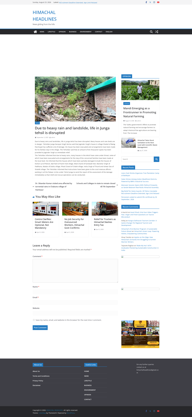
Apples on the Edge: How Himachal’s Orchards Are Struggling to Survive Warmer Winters (138, 239)
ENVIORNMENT (90, 390)
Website (36, 308)
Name (36, 287)
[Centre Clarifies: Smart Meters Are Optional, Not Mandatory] (46, 203)
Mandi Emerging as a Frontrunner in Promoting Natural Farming (139, 112)
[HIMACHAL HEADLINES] (35, 31)
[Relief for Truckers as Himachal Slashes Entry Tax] (105, 203)
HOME (86, 371)
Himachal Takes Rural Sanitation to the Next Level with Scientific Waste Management (147, 143)
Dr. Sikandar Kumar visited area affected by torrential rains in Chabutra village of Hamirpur (53, 186)
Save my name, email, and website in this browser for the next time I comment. (69, 320)
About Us (36, 371)
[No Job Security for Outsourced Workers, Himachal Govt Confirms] (75, 203)
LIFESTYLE (51, 32)
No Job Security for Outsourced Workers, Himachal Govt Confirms (74, 223)
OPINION (62, 32)
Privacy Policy (38, 381)
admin (53, 137)
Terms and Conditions (41, 376)
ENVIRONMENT (85, 32)
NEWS (42, 32)
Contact (98, 32)
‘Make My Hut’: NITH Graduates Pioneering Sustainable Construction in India (140, 247)
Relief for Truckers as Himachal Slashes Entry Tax (105, 222)
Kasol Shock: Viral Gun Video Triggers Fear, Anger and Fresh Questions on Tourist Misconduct (139, 214)
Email (36, 297)
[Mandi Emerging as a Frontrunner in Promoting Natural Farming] (140, 90)
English (109, 32)
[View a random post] (156, 31)
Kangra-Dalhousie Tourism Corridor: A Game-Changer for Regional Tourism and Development (139, 223)
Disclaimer (37, 385)
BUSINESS (72, 32)
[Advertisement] (96, 51)
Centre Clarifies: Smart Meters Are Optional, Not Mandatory (44, 223)
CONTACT (87, 399)
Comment (37, 256)
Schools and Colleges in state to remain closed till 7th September (95, 185)
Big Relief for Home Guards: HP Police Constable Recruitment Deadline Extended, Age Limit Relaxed (78, 3)
